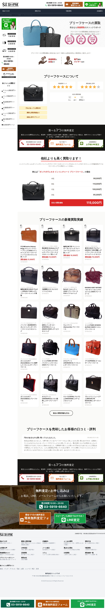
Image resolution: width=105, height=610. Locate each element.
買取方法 (38, 11)
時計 (33, 569)
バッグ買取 (18, 15)
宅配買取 (69, 11)
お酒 (22, 569)
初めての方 (6, 11)
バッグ (6, 569)
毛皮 (18, 569)
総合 (1, 569)
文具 (37, 569)
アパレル (12, 569)
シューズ (28, 569)
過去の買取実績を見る (61, 413)
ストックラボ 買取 (7, 15)
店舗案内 (100, 11)
